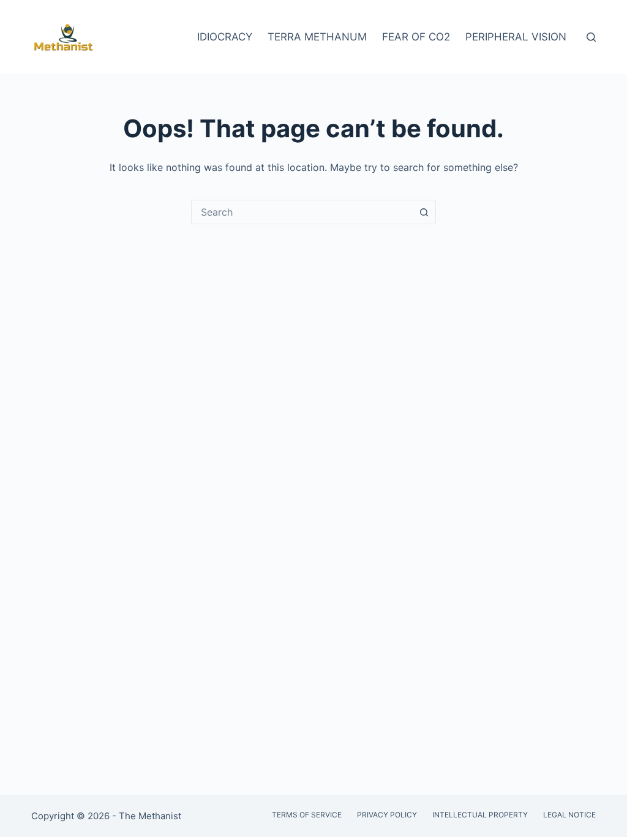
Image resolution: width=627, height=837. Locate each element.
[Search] (591, 37)
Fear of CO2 (416, 37)
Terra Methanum (317, 37)
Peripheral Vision (515, 37)
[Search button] (423, 212)
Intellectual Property (480, 814)
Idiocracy (224, 37)
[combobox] (302, 212)
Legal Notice (569, 814)
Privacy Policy (387, 814)
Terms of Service (307, 814)
